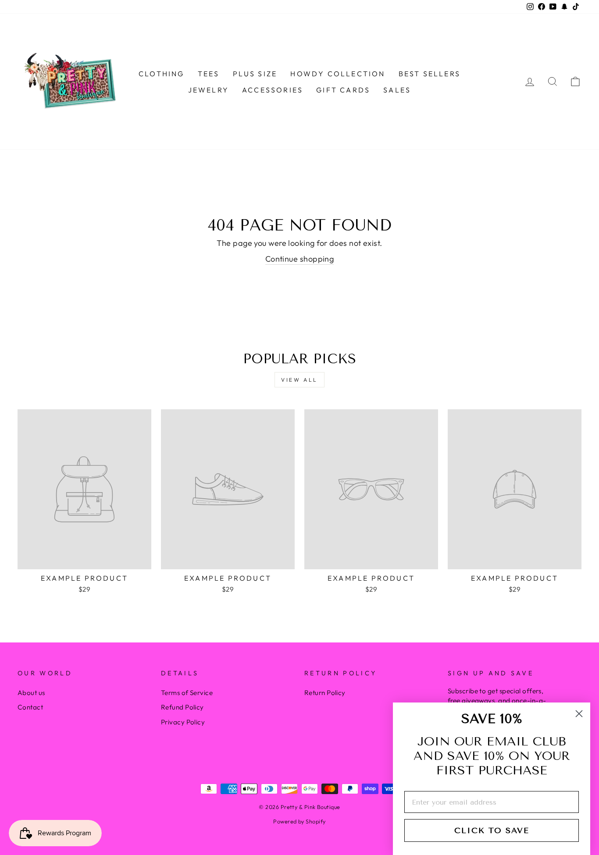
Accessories (272, 89)
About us (31, 692)
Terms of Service (187, 692)
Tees (209, 73)
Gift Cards (343, 89)
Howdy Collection (337, 73)
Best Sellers (429, 73)
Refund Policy (182, 707)
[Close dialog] (579, 713)
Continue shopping (299, 259)
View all (299, 379)
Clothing (162, 73)
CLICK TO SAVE (491, 830)
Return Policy (325, 692)
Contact (30, 707)
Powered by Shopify (299, 821)
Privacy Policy (183, 722)
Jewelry (208, 89)
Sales (397, 89)
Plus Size (255, 73)
